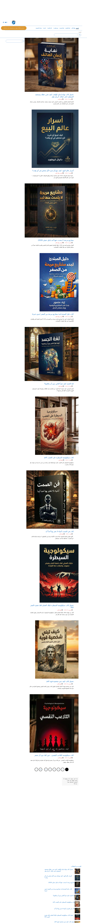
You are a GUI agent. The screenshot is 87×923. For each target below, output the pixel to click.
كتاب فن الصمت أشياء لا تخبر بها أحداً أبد (60, 531)
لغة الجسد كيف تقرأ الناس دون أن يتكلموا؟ (59, 384)
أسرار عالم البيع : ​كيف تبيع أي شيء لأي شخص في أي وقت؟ (53, 171)
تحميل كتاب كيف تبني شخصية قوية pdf (60, 681)
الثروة (61, 173)
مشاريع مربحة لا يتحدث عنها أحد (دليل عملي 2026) (56, 240)
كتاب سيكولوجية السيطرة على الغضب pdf (59, 458)
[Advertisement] (46, 9)
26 (40, 769)
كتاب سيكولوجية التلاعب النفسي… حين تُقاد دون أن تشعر (54, 755)
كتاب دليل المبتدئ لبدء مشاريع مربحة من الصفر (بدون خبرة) (53, 314)
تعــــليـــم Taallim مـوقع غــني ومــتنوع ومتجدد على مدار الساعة (14, 28)
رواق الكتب (60, 99)
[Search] (80, 35)
